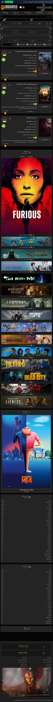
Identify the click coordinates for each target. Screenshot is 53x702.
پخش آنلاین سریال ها (22, 659)
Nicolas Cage (19, 132)
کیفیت (49, 40)
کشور (50, 32)
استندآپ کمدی (47, 553)
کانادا (21, 101)
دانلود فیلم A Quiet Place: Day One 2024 (26, 84)
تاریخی (49, 528)
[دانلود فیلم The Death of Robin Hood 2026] (45, 70)
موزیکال (49, 536)
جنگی (50, 530)
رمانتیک (49, 538)
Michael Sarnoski (28, 63)
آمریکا (28, 68)
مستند (49, 539)
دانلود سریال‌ (24, 657)
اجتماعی (49, 561)
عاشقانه (49, 514)
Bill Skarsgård (28, 65)
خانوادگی (49, 524)
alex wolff (29, 98)
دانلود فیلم (49, 657)
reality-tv (49, 557)
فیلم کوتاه (49, 551)
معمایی (49, 545)
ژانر (15, 32)
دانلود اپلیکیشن (9, 2)
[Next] (51, 453)
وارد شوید (39, 7)
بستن (3, 2)
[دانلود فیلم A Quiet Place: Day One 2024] (45, 103)
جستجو (12, 44)
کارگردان (39, 23)
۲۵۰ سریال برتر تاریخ (22, 662)
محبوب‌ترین (22, 156)
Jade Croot (23, 65)
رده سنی (31, 32)
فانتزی (49, 518)
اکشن (32, 60)
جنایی (49, 510)
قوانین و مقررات (48, 666)
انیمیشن (49, 522)
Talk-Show (48, 559)
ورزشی (49, 534)
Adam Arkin (29, 132)
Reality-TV (48, 617)
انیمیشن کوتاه (48, 555)
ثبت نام (47, 7)
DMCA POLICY (23, 666)
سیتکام (49, 603)
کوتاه (50, 547)
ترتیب (15, 40)
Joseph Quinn (24, 98)
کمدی (49, 504)
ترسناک (32, 93)
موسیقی (49, 543)
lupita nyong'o (18, 98)
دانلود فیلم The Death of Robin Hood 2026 (26, 51)
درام (30, 60)
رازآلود (49, 516)
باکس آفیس (48, 664)
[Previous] (1, 453)
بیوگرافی (49, 526)
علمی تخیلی (25, 93)
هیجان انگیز (20, 93)
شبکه (32, 40)
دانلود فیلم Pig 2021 (32, 118)
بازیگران (19, 23)
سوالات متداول (23, 664)
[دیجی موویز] (9, 10)
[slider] (50, 29)
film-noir (49, 549)
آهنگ (49, 532)
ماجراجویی (26, 60)
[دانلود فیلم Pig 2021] (45, 136)
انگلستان (24, 101)
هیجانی (49, 619)
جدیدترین (30, 156)
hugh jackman (18, 65)
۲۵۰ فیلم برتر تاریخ (47, 662)
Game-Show (48, 621)
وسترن (49, 541)
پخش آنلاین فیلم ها (47, 659)
